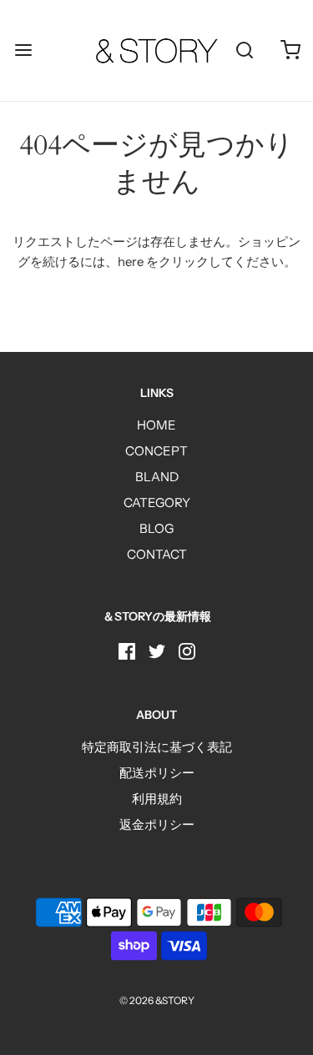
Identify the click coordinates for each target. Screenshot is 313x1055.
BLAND (157, 477)
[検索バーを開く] (244, 50)
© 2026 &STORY (156, 1000)
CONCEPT (156, 451)
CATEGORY (157, 502)
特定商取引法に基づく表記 (157, 747)
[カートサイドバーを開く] (290, 50)
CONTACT (157, 554)
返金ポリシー (156, 824)
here (131, 261)
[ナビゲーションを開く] (23, 50)
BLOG (156, 528)
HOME (156, 425)
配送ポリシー (156, 773)
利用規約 (157, 798)
